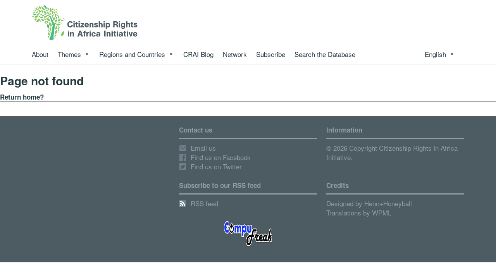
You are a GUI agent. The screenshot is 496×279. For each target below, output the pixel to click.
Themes (69, 54)
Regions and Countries (132, 54)
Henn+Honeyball (388, 203)
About (40, 54)
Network (235, 54)
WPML (381, 212)
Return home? (22, 97)
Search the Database (324, 54)
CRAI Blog (198, 54)
